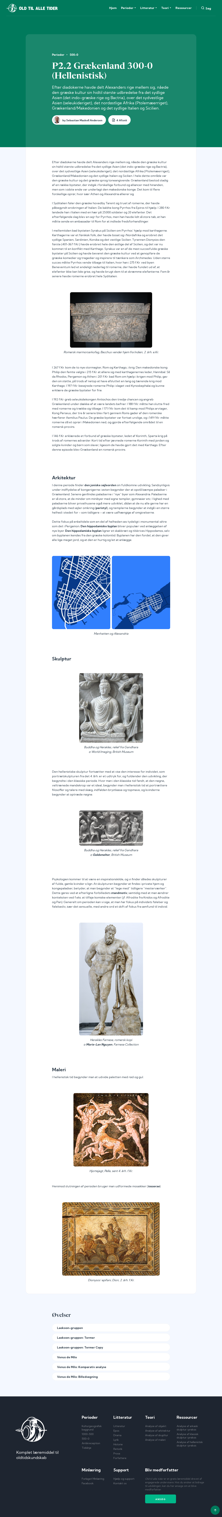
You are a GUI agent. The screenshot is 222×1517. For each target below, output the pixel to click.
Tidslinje (86, 1447)
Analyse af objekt (155, 1426)
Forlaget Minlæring (93, 1478)
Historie (118, 1444)
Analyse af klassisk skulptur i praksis (187, 1435)
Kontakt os (120, 1483)
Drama (117, 1435)
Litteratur (119, 1426)
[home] (32, 8)
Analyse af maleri (155, 1439)
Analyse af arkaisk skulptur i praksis (187, 1427)
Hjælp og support (123, 1478)
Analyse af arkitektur (157, 1430)
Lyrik (116, 1439)
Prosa (116, 1453)
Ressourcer (184, 8)
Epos (116, 1430)
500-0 (74, 55)
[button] (128, 8)
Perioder (58, 55)
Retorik (117, 1449)
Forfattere (119, 1458)
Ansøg (160, 1499)
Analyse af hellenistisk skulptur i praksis (190, 1443)
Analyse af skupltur (156, 1435)
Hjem (113, 8)
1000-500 (88, 1434)
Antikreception (91, 1443)
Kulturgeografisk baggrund (92, 1427)
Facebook (88, 1483)
